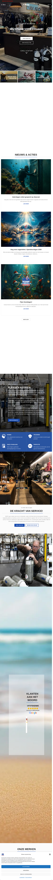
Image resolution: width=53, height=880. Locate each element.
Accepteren (26, 866)
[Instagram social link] (50, 5)
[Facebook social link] (48, 5)
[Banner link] (8, 77)
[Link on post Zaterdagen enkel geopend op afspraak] (26, 176)
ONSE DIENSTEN (19, 525)
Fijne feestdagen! (26, 302)
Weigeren (26, 870)
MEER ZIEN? (26, 319)
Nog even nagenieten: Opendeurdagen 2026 (26, 249)
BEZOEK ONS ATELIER (32, 525)
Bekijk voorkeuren (26, 874)
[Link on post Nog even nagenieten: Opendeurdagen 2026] (26, 229)
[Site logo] (26, 4)
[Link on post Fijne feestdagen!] (26, 281)
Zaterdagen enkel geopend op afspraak (26, 197)
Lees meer (26, 203)
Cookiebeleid (22, 877)
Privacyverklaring (28, 877)
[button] (50, 854)
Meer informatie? (13, 420)
